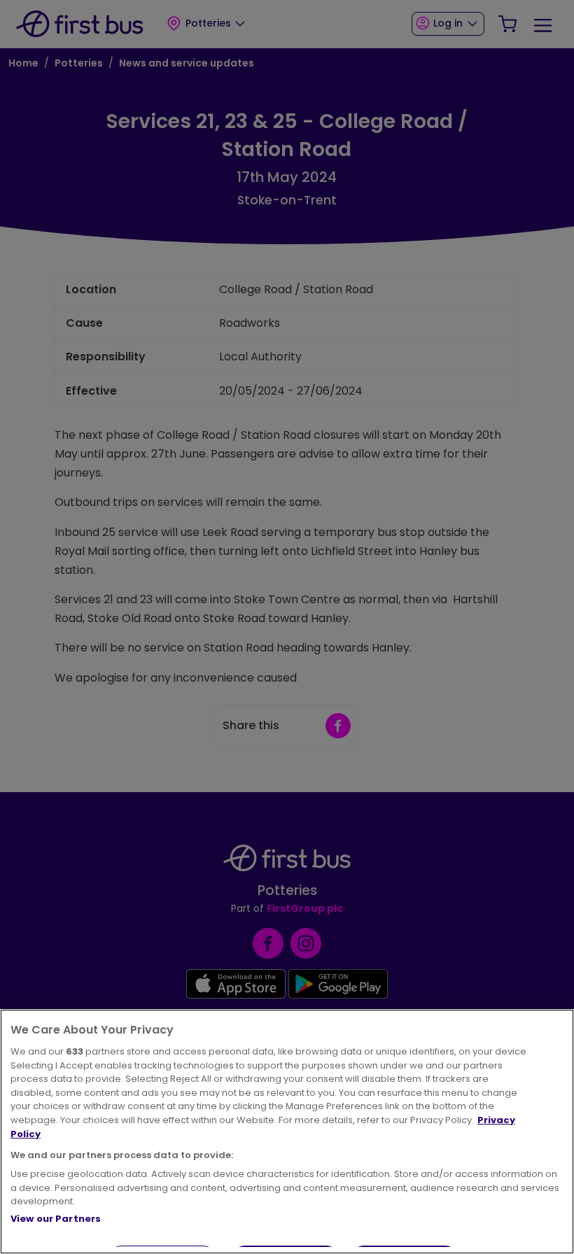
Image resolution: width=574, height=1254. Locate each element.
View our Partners (55, 1218)
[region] (287, 1131)
